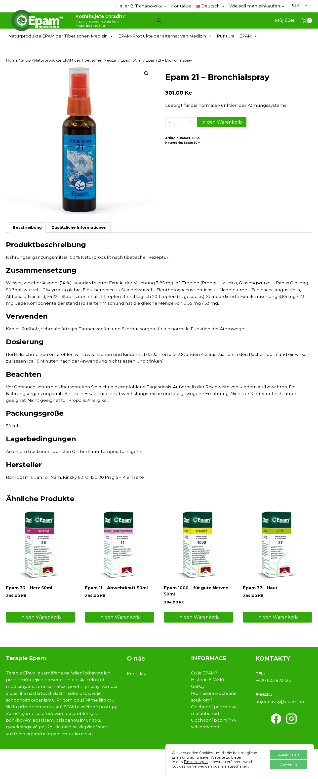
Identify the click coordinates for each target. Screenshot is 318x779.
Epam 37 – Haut (260, 587)
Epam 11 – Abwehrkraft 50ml (116, 587)
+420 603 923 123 (273, 680)
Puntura (226, 36)
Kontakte (181, 5)
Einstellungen (196, 762)
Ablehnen (288, 765)
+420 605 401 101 (91, 26)
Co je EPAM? (204, 672)
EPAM (245, 36)
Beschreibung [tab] (27, 227)
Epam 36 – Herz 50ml (29, 587)
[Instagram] (291, 718)
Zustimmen (288, 754)
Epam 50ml (192, 143)
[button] (146, 73)
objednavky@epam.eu (279, 701)
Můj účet (285, 20)
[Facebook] (276, 718)
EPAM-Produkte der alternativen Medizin (162, 36)
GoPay (198, 686)
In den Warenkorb (221, 122)
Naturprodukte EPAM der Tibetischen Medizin (58, 36)
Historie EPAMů (207, 679)
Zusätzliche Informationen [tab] (79, 227)
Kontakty (136, 673)
